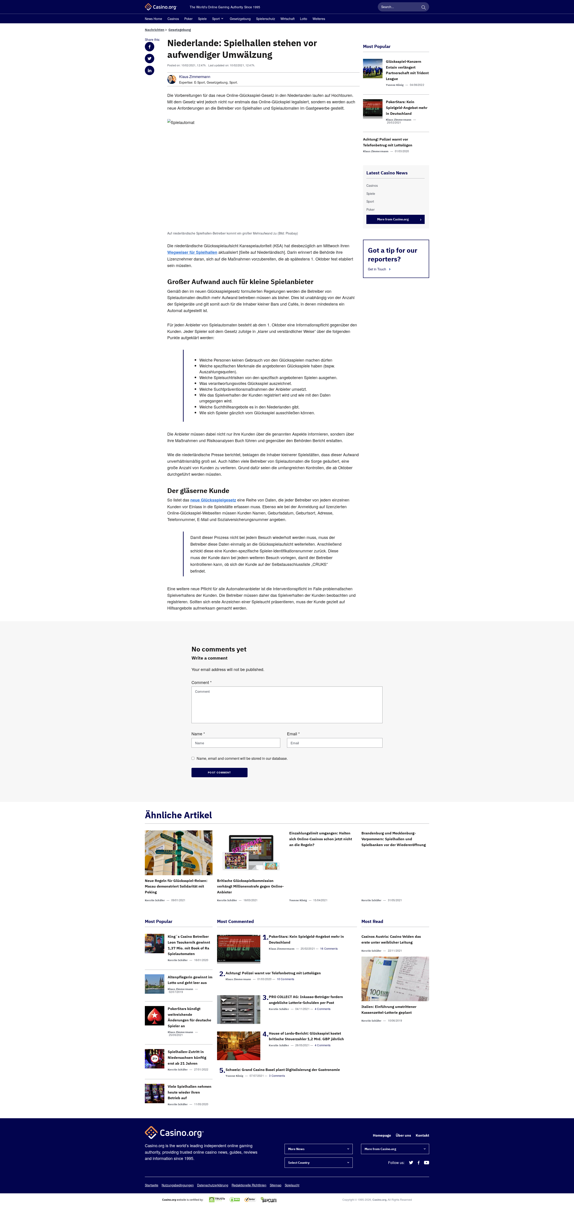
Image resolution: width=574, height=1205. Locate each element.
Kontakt (422, 1135)
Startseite (151, 1185)
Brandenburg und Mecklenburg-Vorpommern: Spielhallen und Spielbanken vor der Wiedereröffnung (393, 839)
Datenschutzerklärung (212, 1185)
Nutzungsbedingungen (178, 1185)
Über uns (403, 1135)
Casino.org (379, 1200)
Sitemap (275, 1185)
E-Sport (199, 82)
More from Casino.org (393, 219)
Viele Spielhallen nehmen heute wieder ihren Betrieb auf (189, 1092)
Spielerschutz (265, 18)
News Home (153, 18)
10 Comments (285, 979)
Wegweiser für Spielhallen (192, 252)
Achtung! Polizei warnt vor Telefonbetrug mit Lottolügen (273, 973)
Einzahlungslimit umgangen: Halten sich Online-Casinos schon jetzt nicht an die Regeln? (320, 839)
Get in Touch (377, 269)
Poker (188, 18)
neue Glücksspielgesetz (213, 500)
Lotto (303, 18)
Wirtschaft (287, 18)
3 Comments (277, 1075)
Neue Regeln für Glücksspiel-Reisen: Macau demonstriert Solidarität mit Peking (176, 886)
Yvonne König (395, 85)
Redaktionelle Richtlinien (249, 1185)
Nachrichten (154, 30)
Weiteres (319, 18)
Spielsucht (292, 1185)
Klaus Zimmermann (194, 76)
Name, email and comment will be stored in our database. (242, 758)
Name (198, 733)
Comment (201, 682)
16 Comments (329, 948)
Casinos (173, 18)
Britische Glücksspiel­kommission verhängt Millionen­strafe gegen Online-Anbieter (250, 886)
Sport (216, 18)
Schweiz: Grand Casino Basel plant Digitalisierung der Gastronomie (283, 1069)
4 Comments (323, 1009)
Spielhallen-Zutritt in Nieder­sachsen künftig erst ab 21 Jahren (187, 1057)
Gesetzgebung (240, 18)
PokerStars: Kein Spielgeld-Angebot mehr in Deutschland (406, 107)
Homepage (382, 1135)
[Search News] (423, 6)
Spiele (202, 18)
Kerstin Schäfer (155, 900)
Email (293, 733)
